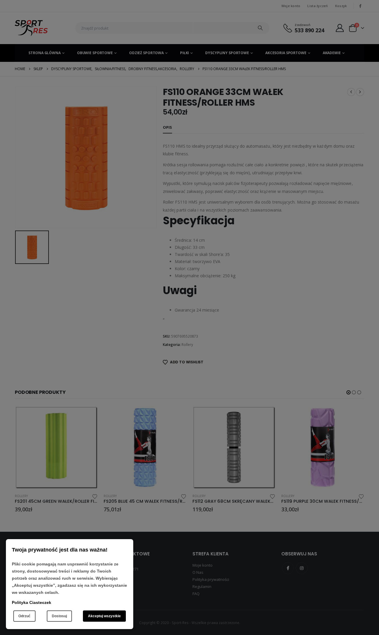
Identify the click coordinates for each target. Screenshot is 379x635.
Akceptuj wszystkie (104, 616)
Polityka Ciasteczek (31, 602)
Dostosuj (59, 616)
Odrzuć (24, 616)
